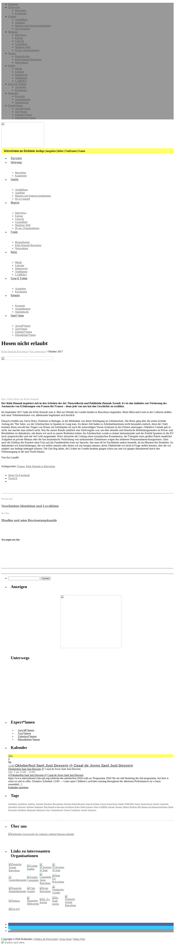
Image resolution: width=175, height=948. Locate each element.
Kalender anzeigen (18, 787)
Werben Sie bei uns (27, 841)
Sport (48, 810)
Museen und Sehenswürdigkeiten (33, 25)
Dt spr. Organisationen (27, 50)
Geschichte (164, 804)
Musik (18, 68)
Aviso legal (65, 939)
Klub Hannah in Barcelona (40, 466)
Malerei (126, 807)
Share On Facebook (19, 475)
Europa (19, 38)
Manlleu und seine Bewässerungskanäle (29, 520)
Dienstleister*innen (25, 117)
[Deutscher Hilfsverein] (33, 903)
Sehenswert (21, 74)
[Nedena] (14, 900)
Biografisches (22, 56)
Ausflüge (20, 22)
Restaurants (31, 810)
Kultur (11, 65)
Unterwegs (14, 7)
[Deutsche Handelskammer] (17, 891)
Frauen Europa (146, 804)
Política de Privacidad (46, 939)
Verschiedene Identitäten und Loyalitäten (30, 506)
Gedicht (156, 804)
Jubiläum (30, 807)
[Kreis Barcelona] (46, 891)
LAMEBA (21, 80)
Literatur (19, 71)
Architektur (12, 804)
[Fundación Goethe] (58, 892)
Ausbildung (21, 19)
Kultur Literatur (86, 807)
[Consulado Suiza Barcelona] (46, 883)
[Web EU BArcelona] (58, 881)
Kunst (96, 807)
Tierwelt (67, 810)
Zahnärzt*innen (23, 114)
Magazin (13, 31)
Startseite (13, 4)
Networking (21, 62)
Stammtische (22, 102)
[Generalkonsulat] (17, 880)
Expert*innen (15, 105)
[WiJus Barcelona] (70, 905)
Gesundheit (21, 44)
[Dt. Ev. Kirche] (46, 902)
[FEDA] (58, 870)
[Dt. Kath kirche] (58, 903)
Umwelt (19, 41)
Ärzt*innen (21, 111)
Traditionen (21, 77)
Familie (12, 16)
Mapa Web (79, 939)
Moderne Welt (22, 47)
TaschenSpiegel (57, 810)
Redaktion (22, 810)
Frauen (12, 53)
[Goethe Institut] (33, 868)
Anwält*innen (22, 108)
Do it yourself (22, 28)
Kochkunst (21, 90)
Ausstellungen (22, 99)
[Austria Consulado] (33, 880)
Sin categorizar (38, 351)
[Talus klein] (91, 647)
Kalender (13, 93)
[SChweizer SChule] (46, 870)
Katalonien (21, 13)
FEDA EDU (129, 804)
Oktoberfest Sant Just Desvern (24, 769)
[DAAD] (14, 909)
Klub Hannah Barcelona (28, 59)
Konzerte (20, 96)
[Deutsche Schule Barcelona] (17, 870)
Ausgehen (20, 87)
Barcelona (20, 10)
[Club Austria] (33, 891)
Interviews (20, 34)
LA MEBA (103, 807)
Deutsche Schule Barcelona (74, 804)
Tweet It (12, 478)
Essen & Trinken (17, 84)
